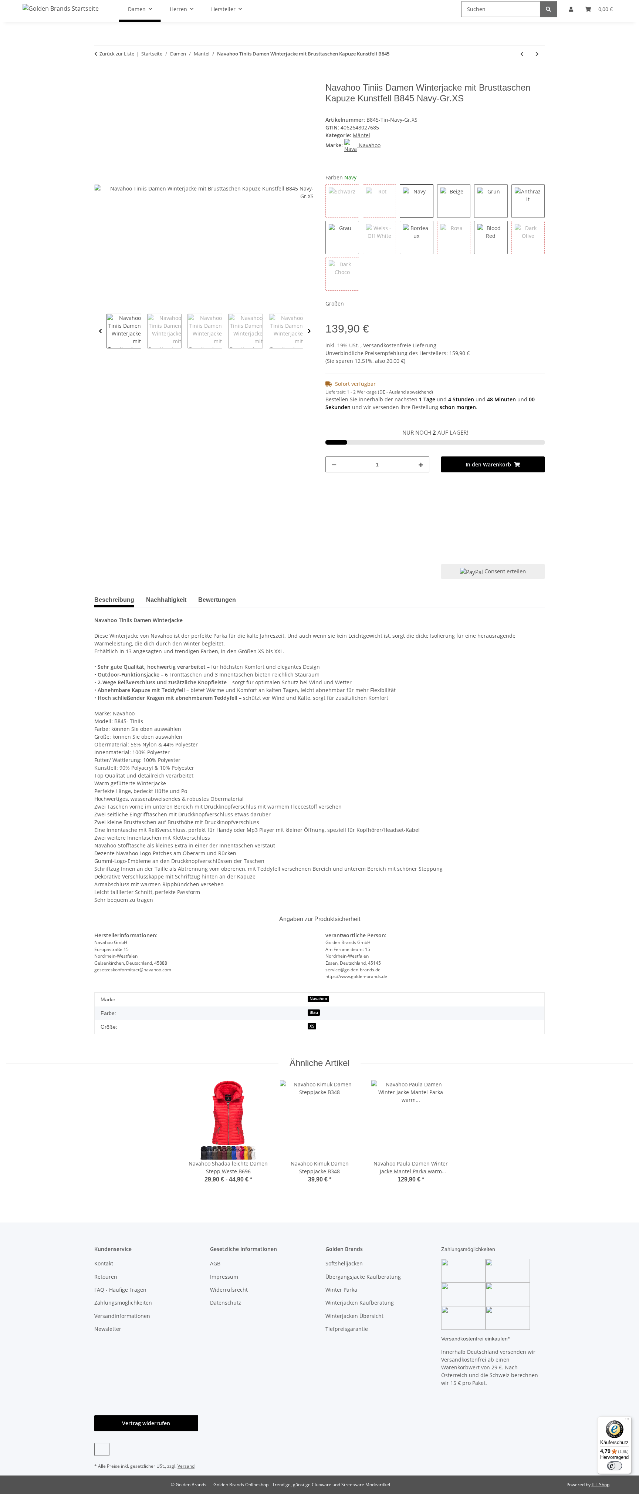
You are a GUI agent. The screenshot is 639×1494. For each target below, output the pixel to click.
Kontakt (103, 1263)
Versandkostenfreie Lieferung (399, 345)
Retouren (105, 1276)
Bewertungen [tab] (217, 600)
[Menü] (627, 1420)
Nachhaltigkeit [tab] (166, 600)
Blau (314, 1012)
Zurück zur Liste (116, 53)
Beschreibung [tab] (114, 600)
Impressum (224, 1276)
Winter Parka (341, 1289)
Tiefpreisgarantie (346, 1328)
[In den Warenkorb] (100, 78)
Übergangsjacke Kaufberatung (363, 1276)
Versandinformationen (122, 1315)
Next (309, 331)
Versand (186, 1466)
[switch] (614, 1465)
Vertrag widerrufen (146, 1423)
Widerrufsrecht (229, 1289)
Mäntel (361, 135)
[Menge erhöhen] (421, 464)
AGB (215, 1263)
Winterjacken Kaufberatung (359, 1302)
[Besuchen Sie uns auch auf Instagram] (101, 1449)
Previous (100, 331)
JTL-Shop (600, 1484)
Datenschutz (225, 1302)
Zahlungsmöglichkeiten (123, 1302)
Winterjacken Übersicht (354, 1315)
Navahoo (318, 998)
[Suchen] (548, 9)
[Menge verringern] (334, 464)
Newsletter (107, 1328)
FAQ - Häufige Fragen (120, 1289)
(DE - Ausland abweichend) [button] (405, 392)
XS (312, 1026)
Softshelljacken (344, 1263)
